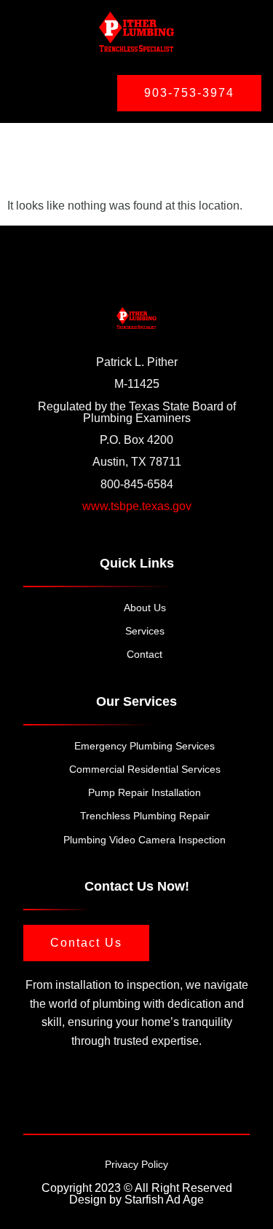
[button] (46, 90)
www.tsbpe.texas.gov (136, 506)
